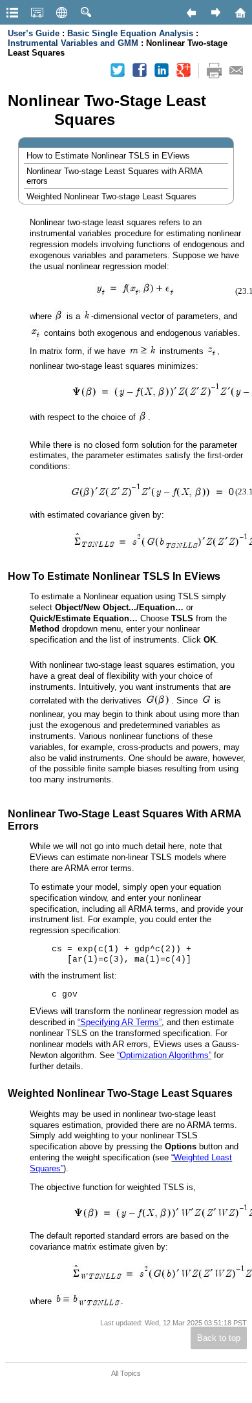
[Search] (86, 12)
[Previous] (190, 12)
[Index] (37, 12)
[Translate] (61, 12)
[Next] (215, 12)
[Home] (239, 12)
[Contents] (12, 12)
